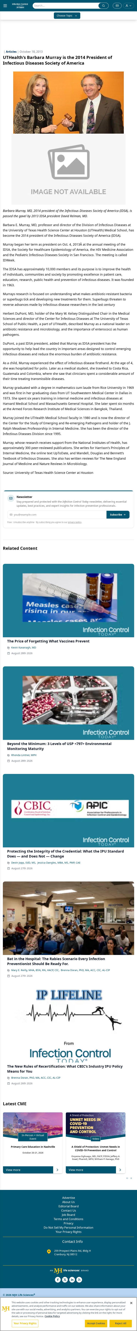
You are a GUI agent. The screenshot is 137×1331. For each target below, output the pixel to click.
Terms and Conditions (68, 1219)
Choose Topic (64, 15)
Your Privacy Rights (69, 1232)
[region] (68, 1314)
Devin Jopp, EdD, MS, (23, 862)
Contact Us (68, 1210)
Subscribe (116, 514)
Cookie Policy (52, 1316)
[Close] (131, 1303)
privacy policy (74, 522)
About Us (68, 1202)
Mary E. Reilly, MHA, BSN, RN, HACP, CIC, (35, 970)
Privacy (68, 1223)
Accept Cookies (96, 1323)
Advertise (68, 1198)
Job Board (68, 1215)
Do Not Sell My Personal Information (68, 1227)
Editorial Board (69, 1206)
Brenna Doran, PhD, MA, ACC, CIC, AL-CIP (85, 970)
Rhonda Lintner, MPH (23, 755)
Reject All (120, 1323)
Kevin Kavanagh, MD (23, 647)
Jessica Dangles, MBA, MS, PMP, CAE (58, 862)
